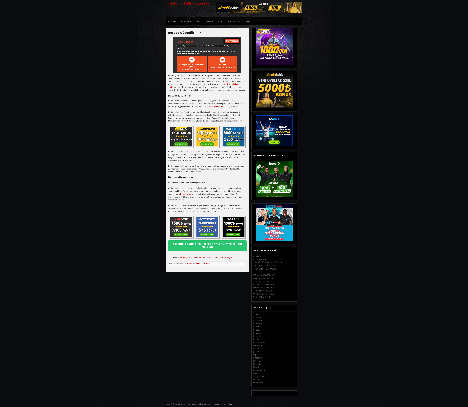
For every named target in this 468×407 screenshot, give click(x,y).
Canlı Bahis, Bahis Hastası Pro (187, 3)
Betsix (256, 339)
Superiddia (258, 382)
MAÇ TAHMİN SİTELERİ (263, 278)
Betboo (189, 264)
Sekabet (257, 379)
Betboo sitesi (185, 194)
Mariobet (257, 361)
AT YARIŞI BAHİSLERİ (262, 291)
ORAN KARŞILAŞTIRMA (263, 294)
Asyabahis (257, 320)
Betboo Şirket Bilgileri (224, 257)
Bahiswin (257, 330)
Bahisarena (258, 323)
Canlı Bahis (258, 256)
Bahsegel (257, 333)
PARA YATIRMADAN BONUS (268, 262)
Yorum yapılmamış (203, 264)
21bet (255, 314)
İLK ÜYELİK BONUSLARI (266, 268)
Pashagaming (259, 370)
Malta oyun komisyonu (218, 106)
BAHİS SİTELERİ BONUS (263, 259)
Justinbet (257, 351)
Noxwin (256, 367)
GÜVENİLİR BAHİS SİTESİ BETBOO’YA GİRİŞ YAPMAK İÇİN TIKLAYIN (207, 246)
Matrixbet (257, 364)
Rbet (255, 373)
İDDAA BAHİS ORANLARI (264, 275)
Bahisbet (257, 326)
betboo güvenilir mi (188, 257)
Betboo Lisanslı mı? (205, 257)
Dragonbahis (259, 342)
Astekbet (257, 317)
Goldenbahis (258, 345)
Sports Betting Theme (221, 404)
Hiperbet (257, 355)
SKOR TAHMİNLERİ (261, 297)
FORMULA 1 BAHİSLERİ (263, 287)
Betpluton (257, 336)
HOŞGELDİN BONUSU (265, 265)
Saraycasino (258, 376)
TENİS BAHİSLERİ (260, 281)
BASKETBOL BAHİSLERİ (263, 284)
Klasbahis (257, 358)
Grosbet (257, 348)
